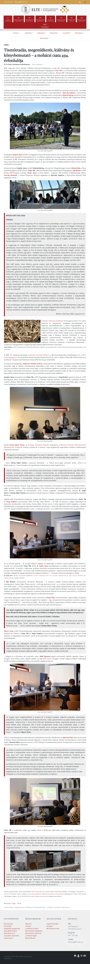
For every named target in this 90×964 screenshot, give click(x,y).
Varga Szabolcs (11, 502)
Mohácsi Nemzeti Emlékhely (53, 321)
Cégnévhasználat (52, 924)
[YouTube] (72, 2)
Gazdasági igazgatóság (12, 928)
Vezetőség (7, 926)
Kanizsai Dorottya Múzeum (39, 355)
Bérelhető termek (53, 928)
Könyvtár (50, 926)
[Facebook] (67, 2)
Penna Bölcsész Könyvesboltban (55, 894)
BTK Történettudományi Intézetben (41, 891)
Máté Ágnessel (45, 656)
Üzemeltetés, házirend (33, 933)
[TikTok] (77, 2)
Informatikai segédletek (33, 931)
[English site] (85, 2)
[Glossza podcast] (80, 2)
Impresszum (8, 938)
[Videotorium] (69, 2)
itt (4, 349)
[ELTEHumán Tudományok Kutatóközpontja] (45, 9)
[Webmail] (82, 2)
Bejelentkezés (30, 938)
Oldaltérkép (7, 958)
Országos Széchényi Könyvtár (38, 445)
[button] (16, 33)
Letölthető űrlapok (31, 928)
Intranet (28, 926)
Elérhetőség (8, 924)
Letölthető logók (31, 936)
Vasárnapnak (22, 575)
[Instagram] (74, 2)
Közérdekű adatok (10, 931)
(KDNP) (20, 155)
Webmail (28, 924)
